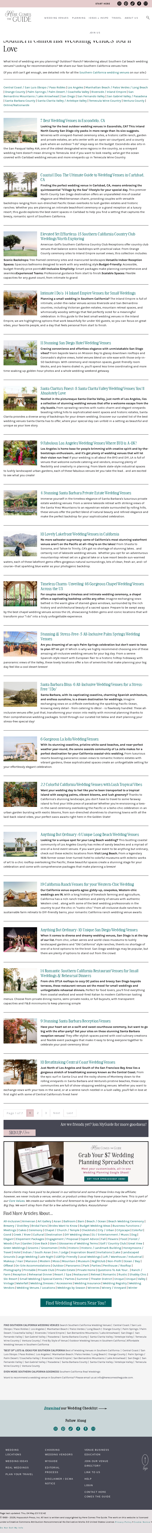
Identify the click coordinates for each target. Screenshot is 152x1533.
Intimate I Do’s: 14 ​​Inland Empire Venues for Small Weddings (88, 292)
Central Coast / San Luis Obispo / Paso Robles (34, 87)
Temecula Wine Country (105, 100)
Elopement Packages (30, 1239)
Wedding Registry (115, 1283)
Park (86, 1265)
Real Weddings (17, 1467)
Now (19, 1132)
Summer (83, 1279)
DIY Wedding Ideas (77, 1234)
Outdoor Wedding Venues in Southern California (97, 1340)
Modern (45, 1261)
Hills (63, 1248)
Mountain (68, 1261)
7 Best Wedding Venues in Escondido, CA (73, 120)
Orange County (15, 92)
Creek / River (22, 1234)
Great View (135, 1243)
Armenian (28, 1221)
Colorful (137, 1230)
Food (123, 1239)
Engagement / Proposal (62, 1239)
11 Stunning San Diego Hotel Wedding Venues (76, 342)
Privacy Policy (123, 1522)
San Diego (68, 96)
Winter (132, 1287)
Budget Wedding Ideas (95, 1225)
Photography (12, 1270)
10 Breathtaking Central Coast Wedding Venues (78, 1062)
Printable (29, 1270)
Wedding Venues (56, 18)
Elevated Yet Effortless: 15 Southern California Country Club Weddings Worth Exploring (88, 236)
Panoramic (73, 1265)
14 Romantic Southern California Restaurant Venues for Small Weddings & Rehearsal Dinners (89, 973)
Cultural (38, 1234)
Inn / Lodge (61, 1252)
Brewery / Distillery (16, 1225)
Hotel (17, 1252)
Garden (27, 1243)
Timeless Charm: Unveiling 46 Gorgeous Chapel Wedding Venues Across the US (92, 586)
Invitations (104, 1252)
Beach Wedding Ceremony (126, 1221)
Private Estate (65, 1270)
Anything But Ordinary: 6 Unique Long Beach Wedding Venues (90, 834)
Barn (81, 1221)
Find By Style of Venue (55, 1340)
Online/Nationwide (16, 105)
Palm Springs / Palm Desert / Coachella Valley (58, 92)
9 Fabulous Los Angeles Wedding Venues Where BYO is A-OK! (89, 442)
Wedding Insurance (87, 1283)
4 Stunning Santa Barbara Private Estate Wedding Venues (86, 492)
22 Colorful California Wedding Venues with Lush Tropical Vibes (91, 784)
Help (88, 1479)
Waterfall (22, 1283)
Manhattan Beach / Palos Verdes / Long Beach (116, 87)
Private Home (86, 1270)
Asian (57, 1221)
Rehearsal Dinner (40, 1274)
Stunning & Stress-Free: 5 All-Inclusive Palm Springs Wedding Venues (90, 636)
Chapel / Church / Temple (62, 1230)
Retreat (96, 1274)
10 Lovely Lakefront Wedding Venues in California (80, 533)
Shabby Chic (137, 1274)
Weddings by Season (71, 1287)
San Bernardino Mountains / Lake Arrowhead (93, 1333)
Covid (7, 1234)
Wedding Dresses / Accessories (51, 1283)
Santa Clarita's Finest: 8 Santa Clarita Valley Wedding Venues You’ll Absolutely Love (92, 390)
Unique (119, 1279)
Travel (116, 18)
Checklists (89, 1230)
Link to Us (92, 1472)
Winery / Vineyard (114, 1287)
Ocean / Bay (132, 1261)
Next (56, 1113)
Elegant (9, 1239)
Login (89, 1485)
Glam (53, 1243)
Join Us (95, 32)
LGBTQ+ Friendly (66, 1256)
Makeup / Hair (13, 1261)
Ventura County (133, 100)
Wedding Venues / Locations (36, 1287)
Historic (73, 1248)
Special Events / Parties (58, 1279)
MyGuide (51, 1461)
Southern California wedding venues (104, 72)
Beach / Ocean (96, 1221)
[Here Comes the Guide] (16, 13)
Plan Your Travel (19, 1474)
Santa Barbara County (20, 100)
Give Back (40, 1243)
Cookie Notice (142, 1522)
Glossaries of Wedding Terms (78, 1243)
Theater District (101, 1279)
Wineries (94, 1287)
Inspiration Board (83, 1252)
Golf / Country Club (113, 1243)
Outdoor (58, 1265)
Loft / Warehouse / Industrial (122, 1256)
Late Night (47, 1256)
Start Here (102, 3)
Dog (134, 1234)
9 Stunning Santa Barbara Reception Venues (76, 1020)
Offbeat (8, 1265)
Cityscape (123, 1230)
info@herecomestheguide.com (115, 1377)
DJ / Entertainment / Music (110, 1234)
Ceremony (35, 1230)
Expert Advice (89, 1239)
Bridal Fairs (39, 1225)
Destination (54, 1234)
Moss (56, 1261)
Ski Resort (10, 1279)
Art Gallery (44, 1221)
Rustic (122, 1274)
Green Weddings (15, 1248)
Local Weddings (90, 1256)
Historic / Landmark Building (101, 1248)
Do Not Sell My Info (11, 1528)
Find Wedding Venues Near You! (76, 1303)
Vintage (9, 1283)
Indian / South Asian (37, 1252)
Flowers (113, 1239)
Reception (20, 1274)
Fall (103, 1239)
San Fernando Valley (91, 96)
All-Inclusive (12, 1221)
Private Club (46, 1270)
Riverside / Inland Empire (108, 92)
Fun (17, 1243)
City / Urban (106, 1230)
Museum (84, 1261)
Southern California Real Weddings (80, 1371)
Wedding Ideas (17, 1461)
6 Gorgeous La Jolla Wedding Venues (70, 738)
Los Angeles (75, 87)
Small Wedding (30, 1279)
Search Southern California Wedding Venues (85, 1325)
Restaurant (81, 1274)
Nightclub (98, 1261)
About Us (131, 18)
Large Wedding (27, 1256)
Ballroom (69, 1221)
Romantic (109, 1274)
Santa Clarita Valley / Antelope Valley (62, 100)
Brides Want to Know (63, 1225)
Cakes (22, 1230)
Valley (142, 1279)
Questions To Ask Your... (113, 1270)
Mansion (31, 1261)
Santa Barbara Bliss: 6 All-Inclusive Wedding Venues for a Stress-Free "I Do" (92, 686)
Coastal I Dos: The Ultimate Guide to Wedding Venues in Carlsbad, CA (92, 177)
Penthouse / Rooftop (117, 1265)
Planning (78, 18)
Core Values (16, 1201)
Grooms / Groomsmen (43, 1248)
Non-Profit (115, 1261)
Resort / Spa (62, 1274)
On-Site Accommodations (32, 1265)
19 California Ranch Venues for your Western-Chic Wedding (87, 884)
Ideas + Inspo (98, 18)
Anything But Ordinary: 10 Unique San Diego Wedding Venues (89, 929)
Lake (117, 1252)
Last (70, 1113)
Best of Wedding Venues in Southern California (92, 1350)
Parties (96, 1265)
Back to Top (145, 1455)
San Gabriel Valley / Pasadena (127, 96)
